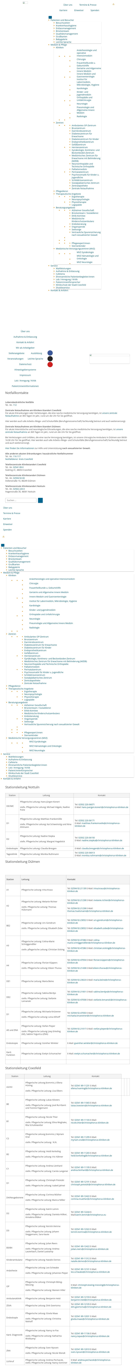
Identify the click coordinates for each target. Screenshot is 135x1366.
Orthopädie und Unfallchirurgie (84, 99)
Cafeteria (60, 273)
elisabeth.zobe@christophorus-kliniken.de (95, 929)
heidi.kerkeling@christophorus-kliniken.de (91, 1155)
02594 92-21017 (78, 1028)
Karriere (63, 10)
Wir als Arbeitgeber (25, 347)
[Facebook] (50, 353)
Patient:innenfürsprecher (68, 282)
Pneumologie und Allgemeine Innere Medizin (85, 110)
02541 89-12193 (82, 1297)
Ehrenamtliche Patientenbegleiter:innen (75, 276)
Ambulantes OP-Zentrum (84, 125)
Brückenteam (62, 31)
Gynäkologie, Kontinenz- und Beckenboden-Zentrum (86, 151)
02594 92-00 (19, 478)
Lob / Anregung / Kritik (67, 279)
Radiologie (82, 116)
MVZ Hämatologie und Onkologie (88, 257)
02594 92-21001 (78, 991)
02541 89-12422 (82, 1196)
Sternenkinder (79, 245)
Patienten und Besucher (62, 20)
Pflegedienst (62, 191)
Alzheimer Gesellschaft (83, 210)
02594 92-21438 (78, 968)
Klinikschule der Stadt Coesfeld (71, 284)
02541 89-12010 (82, 1349)
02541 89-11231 (82, 1085)
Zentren (59, 122)
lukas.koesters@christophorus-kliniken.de (91, 1105)
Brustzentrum (78, 128)
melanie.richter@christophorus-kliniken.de (96, 901)
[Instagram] (50, 358)
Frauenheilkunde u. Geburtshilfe (86, 64)
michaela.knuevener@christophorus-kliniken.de (90, 1015)
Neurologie (82, 103)
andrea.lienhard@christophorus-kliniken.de (92, 1170)
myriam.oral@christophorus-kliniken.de (90, 1139)
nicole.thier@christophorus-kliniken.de (90, 1122)
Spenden (95, 10)
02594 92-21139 (78, 888)
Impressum (25, 375)
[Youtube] (50, 364)
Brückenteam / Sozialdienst (85, 213)
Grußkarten (61, 36)
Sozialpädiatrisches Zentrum (85, 182)
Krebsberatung (79, 224)
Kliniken (60, 47)
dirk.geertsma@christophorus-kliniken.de (91, 1306)
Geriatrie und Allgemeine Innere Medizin (89, 69)
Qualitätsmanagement (67, 33)
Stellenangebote (16, 353)
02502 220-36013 (86, 852)
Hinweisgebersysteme (25, 369)
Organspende (78, 226)
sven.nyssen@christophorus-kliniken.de (90, 1352)
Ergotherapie (78, 196)
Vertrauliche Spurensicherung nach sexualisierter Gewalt (86, 233)
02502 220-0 (19, 488)
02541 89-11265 (82, 1152)
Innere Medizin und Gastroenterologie (86, 75)
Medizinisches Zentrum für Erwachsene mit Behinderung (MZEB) (86, 158)
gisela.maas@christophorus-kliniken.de (90, 1319)
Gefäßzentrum (79, 144)
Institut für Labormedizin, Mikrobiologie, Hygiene (88, 82)
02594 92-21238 (78, 900)
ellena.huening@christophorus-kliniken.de (91, 1088)
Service (54, 265)
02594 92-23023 (78, 979)
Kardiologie (82, 88)
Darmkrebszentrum (81, 130)
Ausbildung (36, 353)
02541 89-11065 (82, 1102)
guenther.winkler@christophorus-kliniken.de (96, 1043)
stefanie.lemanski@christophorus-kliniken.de (97, 1001)
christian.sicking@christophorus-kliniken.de (96, 949)
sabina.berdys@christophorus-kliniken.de (95, 993)
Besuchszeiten (63, 22)
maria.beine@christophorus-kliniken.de (94, 981)
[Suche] (40, 500)
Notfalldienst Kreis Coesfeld (19, 459)
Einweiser (79, 10)
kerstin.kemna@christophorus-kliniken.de (91, 1231)
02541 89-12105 (82, 1304)
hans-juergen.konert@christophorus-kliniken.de (105, 807)
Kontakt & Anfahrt (59, 290)
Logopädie (77, 204)
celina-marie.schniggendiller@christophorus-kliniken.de (91, 941)
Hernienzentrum (80, 147)
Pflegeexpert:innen (81, 243)
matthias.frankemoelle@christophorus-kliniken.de (97, 824)
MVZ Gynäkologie (85, 252)
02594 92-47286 (78, 940)
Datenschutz (25, 364)
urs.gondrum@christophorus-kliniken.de (95, 921)
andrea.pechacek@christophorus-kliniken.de (91, 1361)
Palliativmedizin (79, 169)
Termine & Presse (87, 4)
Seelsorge (76, 229)
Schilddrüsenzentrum (82, 180)
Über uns (67, 4)
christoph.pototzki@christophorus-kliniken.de (93, 1184)
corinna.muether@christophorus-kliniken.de (92, 1198)
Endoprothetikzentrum (83, 141)
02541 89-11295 (82, 1137)
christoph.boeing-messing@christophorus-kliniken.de (95, 1286)
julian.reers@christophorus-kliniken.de (90, 1249)
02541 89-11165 (82, 1119)
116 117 (17, 456)
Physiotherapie (79, 202)
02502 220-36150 (86, 837)
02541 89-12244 (82, 1212)
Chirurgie (81, 59)
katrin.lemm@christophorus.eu (91, 1214)
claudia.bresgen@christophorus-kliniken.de (103, 848)
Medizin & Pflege (59, 44)
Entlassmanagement (66, 28)
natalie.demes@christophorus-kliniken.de (91, 1261)
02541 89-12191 (82, 1181)
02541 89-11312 (82, 1258)
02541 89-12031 (82, 1316)
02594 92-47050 (78, 1012)
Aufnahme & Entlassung (67, 271)
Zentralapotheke (80, 185)
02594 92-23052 (78, 920)
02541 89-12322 (82, 1229)
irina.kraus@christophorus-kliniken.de (93, 890)
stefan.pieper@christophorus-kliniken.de (95, 1030)
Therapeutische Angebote (68, 193)
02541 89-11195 (82, 1167)
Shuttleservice (63, 287)
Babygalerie (61, 39)
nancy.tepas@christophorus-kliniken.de (90, 1336)
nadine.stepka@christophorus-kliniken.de (102, 840)
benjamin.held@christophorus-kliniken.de (91, 1299)
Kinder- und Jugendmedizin (84, 93)
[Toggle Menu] (50, 17)
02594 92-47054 (78, 959)
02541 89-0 (18, 467)
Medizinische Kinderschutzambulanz (83, 220)
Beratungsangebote (65, 207)
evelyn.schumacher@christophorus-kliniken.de (97, 1053)
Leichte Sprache (63, 42)
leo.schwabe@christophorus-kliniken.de (90, 1271)
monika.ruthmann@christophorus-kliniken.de (104, 855)
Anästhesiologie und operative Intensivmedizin (87, 53)
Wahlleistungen (63, 268)
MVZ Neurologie (84, 262)
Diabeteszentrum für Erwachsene (82, 135)
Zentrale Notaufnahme (83, 188)
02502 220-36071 (86, 804)
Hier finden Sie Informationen (19, 448)
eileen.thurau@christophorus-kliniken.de (94, 969)
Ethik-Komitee (78, 215)
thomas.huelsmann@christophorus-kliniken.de (90, 911)
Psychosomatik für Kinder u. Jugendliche (85, 176)
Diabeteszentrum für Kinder (85, 139)
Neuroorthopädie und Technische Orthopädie (83, 165)
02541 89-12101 (82, 1269)
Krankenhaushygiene (66, 25)
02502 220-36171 (86, 820)
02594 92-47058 (78, 999)
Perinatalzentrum (80, 172)
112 (15, 405)
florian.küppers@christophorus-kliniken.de (96, 961)
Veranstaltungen (15, 358)
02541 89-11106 (82, 1333)
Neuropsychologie (80, 199)
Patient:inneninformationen (25, 386)
